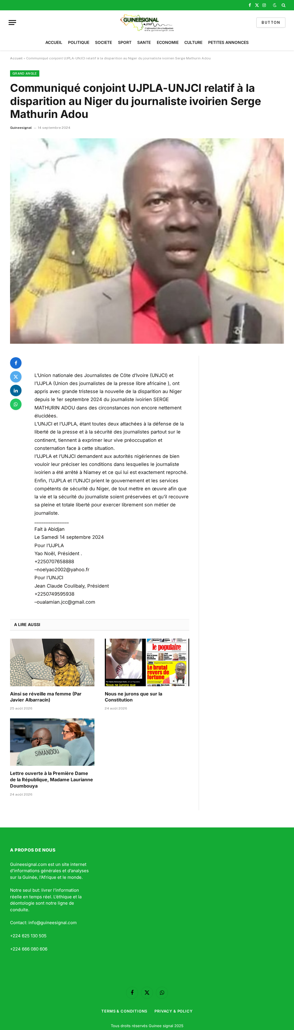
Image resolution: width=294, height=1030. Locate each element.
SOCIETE (103, 42)
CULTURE (193, 42)
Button (271, 22)
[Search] (283, 5)
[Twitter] (16, 376)
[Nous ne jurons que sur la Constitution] (147, 662)
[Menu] (12, 22)
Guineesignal (21, 128)
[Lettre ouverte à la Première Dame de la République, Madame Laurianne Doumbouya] (52, 742)
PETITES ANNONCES (228, 42)
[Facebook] (16, 363)
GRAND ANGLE (24, 73)
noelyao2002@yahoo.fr (63, 569)
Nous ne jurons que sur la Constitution (133, 697)
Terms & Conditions (124, 1011)
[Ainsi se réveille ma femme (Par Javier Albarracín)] (52, 662)
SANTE (144, 42)
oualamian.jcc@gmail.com (66, 602)
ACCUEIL (53, 42)
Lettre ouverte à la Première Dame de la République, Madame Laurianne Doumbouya (51, 779)
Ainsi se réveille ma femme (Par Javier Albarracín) (46, 697)
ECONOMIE (168, 42)
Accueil (16, 58)
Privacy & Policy (173, 1011)
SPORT (124, 42)
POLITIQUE (78, 42)
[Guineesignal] (147, 22)
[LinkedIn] (16, 390)
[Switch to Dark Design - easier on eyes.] (275, 5)
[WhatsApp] (16, 404)
